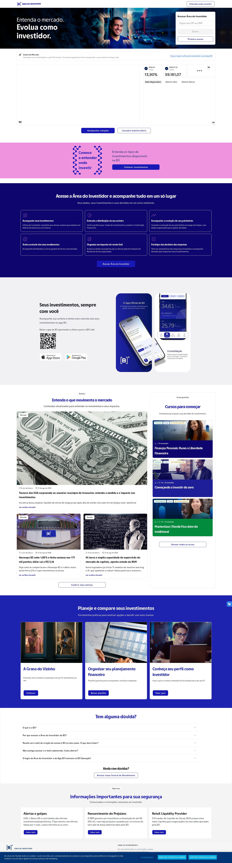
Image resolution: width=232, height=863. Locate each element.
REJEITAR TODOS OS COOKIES (172, 857)
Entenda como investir (200, 4)
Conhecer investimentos (136, 167)
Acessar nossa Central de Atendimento (116, 775)
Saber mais (30, 832)
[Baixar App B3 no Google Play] (76, 356)
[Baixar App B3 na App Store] (50, 356)
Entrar (195, 31)
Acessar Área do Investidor (116, 264)
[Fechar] (228, 857)
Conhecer (30, 693)
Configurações (147, 857)
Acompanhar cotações (98, 130)
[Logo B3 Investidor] (29, 4)
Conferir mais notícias (82, 585)
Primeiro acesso (195, 39)
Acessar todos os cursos (182, 544)
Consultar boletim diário (134, 130)
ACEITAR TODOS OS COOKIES (203, 857)
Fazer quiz (160, 693)
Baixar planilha (98, 693)
